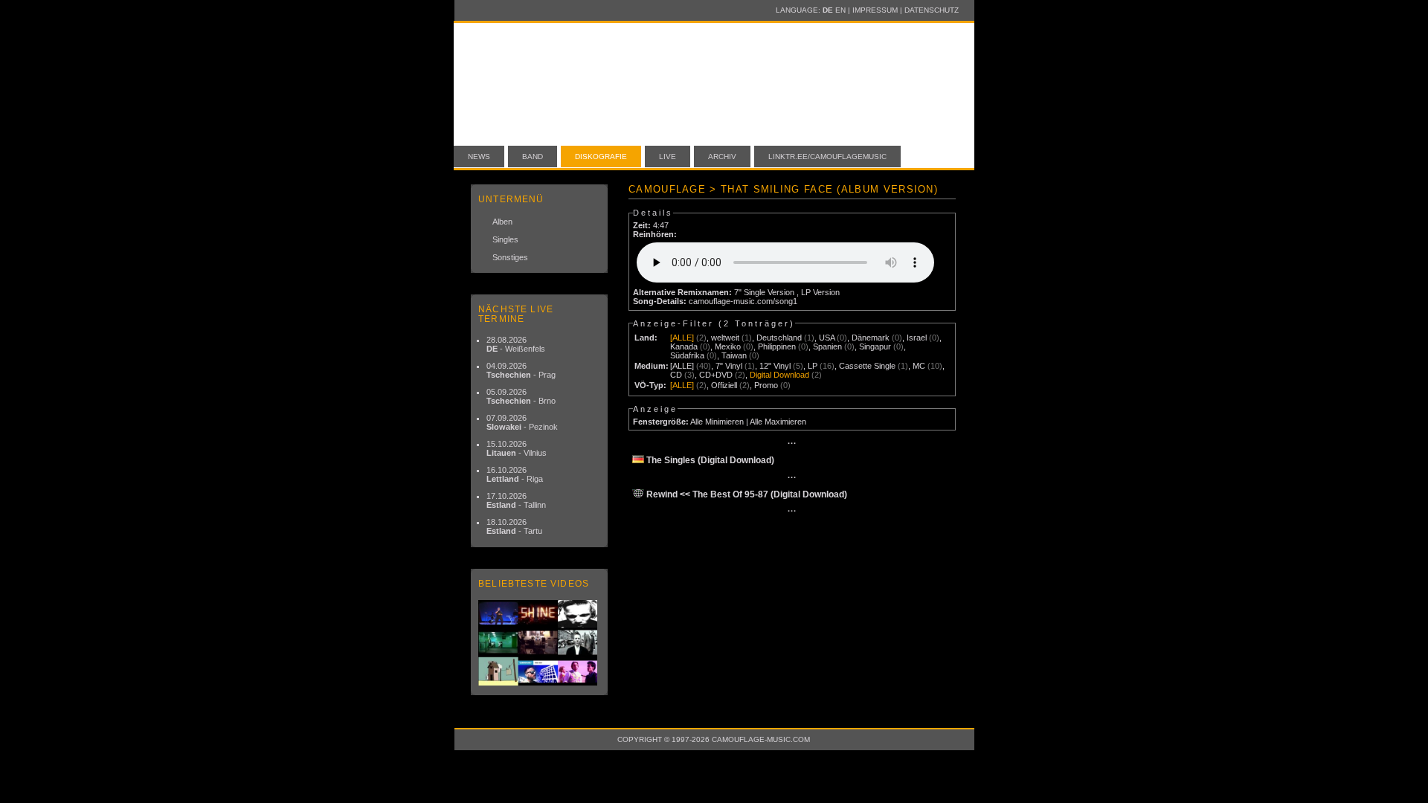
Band (532, 156)
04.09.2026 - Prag (521, 370)
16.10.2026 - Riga (514, 474)
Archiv (722, 156)
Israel (917, 337)
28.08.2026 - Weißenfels (515, 344)
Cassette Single (867, 365)
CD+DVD (716, 374)
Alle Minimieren (717, 421)
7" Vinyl (728, 365)
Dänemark (871, 337)
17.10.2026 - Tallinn (516, 500)
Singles (505, 239)
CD (676, 374)
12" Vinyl (775, 365)
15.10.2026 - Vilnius (516, 448)
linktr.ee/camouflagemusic (827, 156)
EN (840, 10)
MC (919, 365)
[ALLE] (682, 337)
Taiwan (734, 355)
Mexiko (728, 346)
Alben (502, 221)
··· (792, 443)
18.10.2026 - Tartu (514, 526)
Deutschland (779, 337)
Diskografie (601, 156)
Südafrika (687, 355)
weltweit (725, 337)
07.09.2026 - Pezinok (522, 422)
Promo (766, 385)
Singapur (875, 346)
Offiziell (724, 385)
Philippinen (777, 346)
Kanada (684, 346)
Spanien (827, 346)
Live (667, 156)
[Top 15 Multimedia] (539, 643)
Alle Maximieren (778, 421)
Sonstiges (510, 257)
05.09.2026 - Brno (521, 396)
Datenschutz (931, 10)
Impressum (875, 10)
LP (812, 365)
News (479, 156)
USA (826, 337)
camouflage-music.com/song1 (743, 301)
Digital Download (779, 374)
